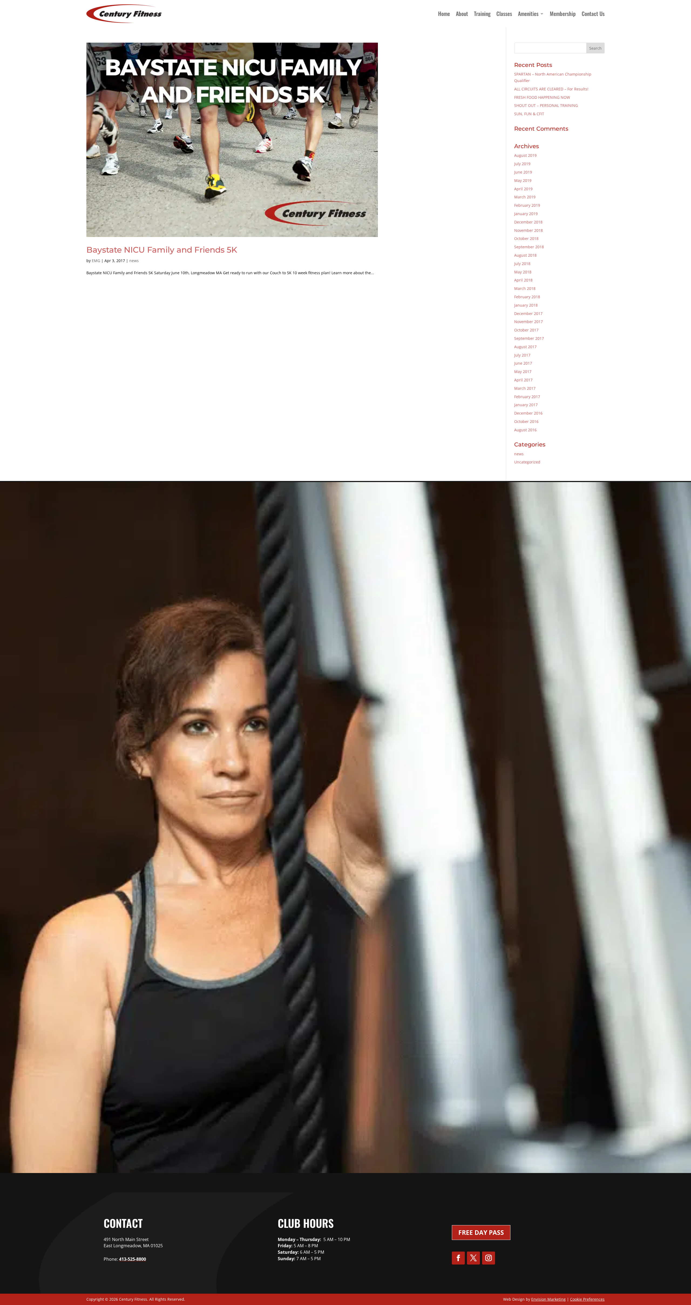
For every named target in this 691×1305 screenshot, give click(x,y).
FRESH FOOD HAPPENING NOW (542, 97)
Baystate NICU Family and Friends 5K (161, 250)
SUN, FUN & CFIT (529, 113)
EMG (96, 260)
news (134, 260)
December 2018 (528, 222)
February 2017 (527, 396)
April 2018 (523, 280)
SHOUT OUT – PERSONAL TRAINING (546, 105)
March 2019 (525, 196)
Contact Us (593, 13)
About (462, 13)
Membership (563, 13)
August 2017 (525, 346)
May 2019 (522, 180)
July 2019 (522, 163)
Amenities (528, 13)
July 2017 (522, 355)
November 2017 (528, 321)
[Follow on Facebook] (458, 1258)
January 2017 (526, 404)
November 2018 (528, 230)
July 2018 (522, 263)
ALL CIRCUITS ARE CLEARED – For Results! (551, 88)
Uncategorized (527, 462)
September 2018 (529, 246)
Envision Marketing (548, 1299)
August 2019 (525, 155)
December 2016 (528, 413)
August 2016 (525, 429)
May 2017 (522, 371)
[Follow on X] (473, 1258)
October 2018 (526, 238)
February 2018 (527, 296)
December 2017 (528, 313)
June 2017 (523, 363)
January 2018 (526, 305)
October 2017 (526, 330)
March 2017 (525, 388)
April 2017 (523, 379)
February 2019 (527, 205)
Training (482, 13)
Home (444, 13)
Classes (504, 13)
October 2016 (526, 421)
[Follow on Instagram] (488, 1258)
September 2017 (529, 338)
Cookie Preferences (587, 1299)
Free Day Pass (481, 1232)
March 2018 (525, 288)
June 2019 (523, 172)
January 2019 (526, 213)
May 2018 (522, 271)
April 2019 (523, 188)
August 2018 (525, 255)
